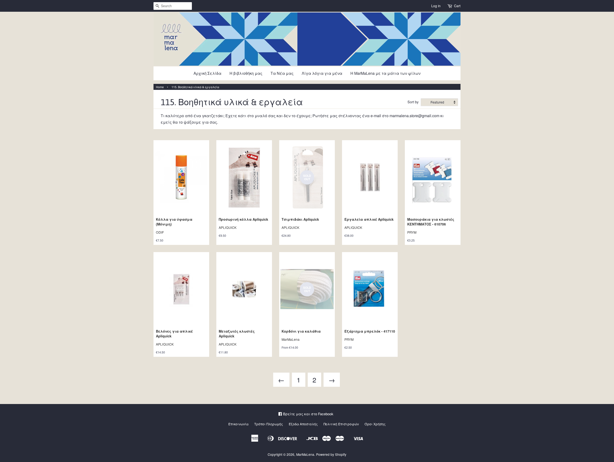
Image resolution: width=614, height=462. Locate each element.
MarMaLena (305, 454)
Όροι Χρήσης (375, 424)
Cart (457, 5)
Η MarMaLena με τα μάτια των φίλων (385, 73)
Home (160, 87)
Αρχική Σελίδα (207, 73)
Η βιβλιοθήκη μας (246, 73)
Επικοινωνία (238, 424)
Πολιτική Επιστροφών (341, 424)
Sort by (413, 101)
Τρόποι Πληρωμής (268, 424)
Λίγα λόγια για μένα (322, 73)
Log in (436, 5)
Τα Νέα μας (282, 73)
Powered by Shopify (331, 454)
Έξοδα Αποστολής (303, 424)
